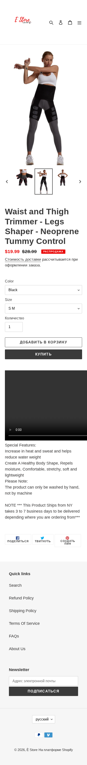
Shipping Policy (22, 611)
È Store (32, 750)
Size (8, 300)
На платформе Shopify (56, 750)
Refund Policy (21, 598)
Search (15, 585)
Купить (43, 354)
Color (9, 281)
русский (42, 719)
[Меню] (79, 22)
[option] (24, 177)
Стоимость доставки (23, 259)
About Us (17, 649)
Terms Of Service (24, 623)
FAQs (14, 636)
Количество (14, 318)
